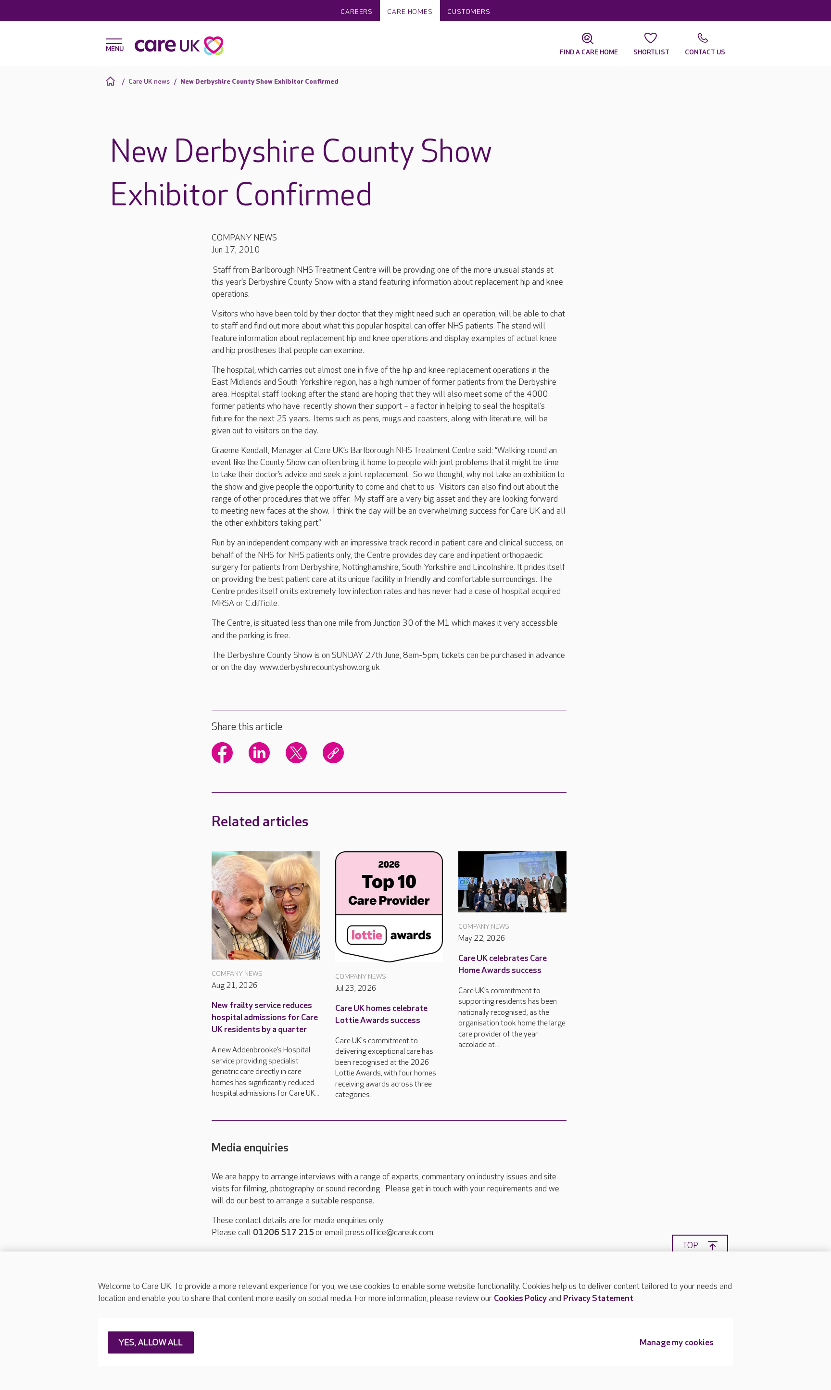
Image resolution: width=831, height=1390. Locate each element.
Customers (469, 12)
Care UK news (149, 81)
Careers (356, 12)
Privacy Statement (598, 1298)
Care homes (410, 12)
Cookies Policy (520, 1298)
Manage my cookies (677, 1343)
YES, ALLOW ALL (150, 1343)
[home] (112, 81)
